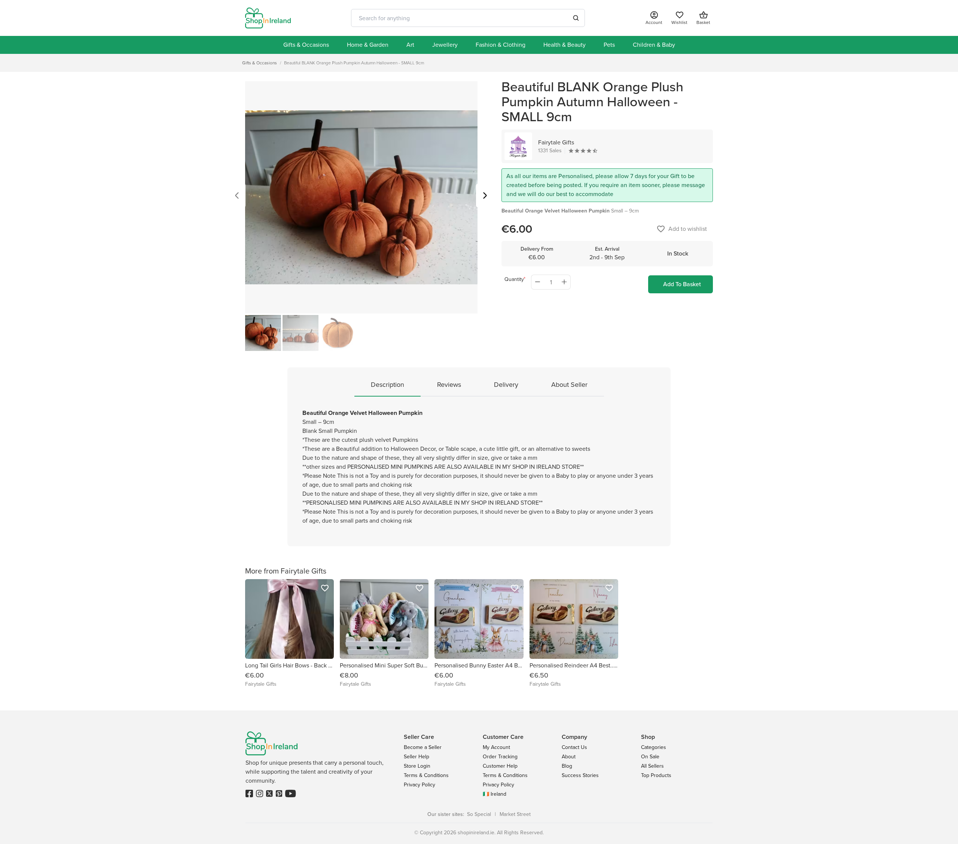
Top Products (656, 775)
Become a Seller (423, 747)
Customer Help (500, 766)
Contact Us (574, 747)
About (569, 757)
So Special (479, 814)
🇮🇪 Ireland (494, 794)
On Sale (650, 757)
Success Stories (580, 775)
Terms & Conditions (426, 775)
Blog (567, 766)
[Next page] (485, 197)
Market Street (515, 814)
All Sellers (652, 766)
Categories (653, 747)
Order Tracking (500, 757)
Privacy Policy (419, 785)
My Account (496, 747)
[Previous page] (237, 197)
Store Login (417, 766)
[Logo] (268, 17)
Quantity (514, 279)
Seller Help (416, 757)
